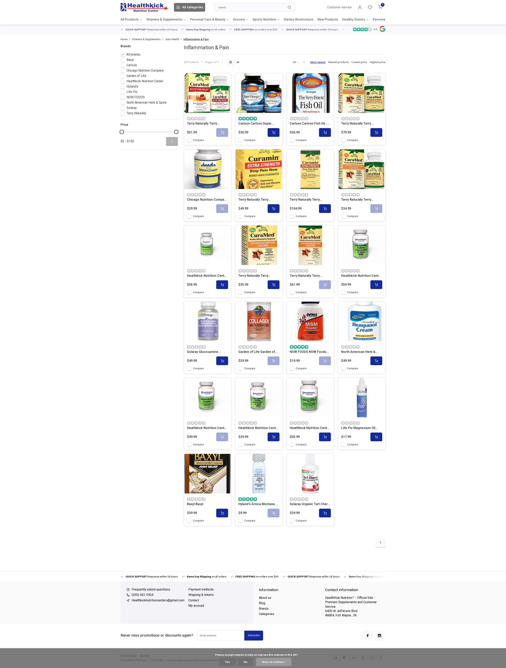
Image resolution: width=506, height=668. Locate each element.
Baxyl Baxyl (195, 504)
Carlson (131, 65)
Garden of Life (136, 76)
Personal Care (383, 19)
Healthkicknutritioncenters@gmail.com (158, 600)
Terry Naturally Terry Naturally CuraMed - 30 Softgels (358, 200)
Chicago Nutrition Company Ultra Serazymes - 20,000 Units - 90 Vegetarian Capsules (207, 200)
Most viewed (317, 62)
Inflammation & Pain (196, 39)
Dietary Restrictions (298, 19)
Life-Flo (132, 92)
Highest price (377, 62)
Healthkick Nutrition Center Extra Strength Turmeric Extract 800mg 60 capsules (310, 428)
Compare (198, 140)
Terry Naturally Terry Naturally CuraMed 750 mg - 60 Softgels (310, 276)
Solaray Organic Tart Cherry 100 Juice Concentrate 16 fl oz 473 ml (310, 504)
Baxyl (130, 60)
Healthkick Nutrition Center (144, 81)
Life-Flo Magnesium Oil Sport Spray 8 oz (358, 428)
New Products (327, 19)
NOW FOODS (135, 97)
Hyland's (132, 86)
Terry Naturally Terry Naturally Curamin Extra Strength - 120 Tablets (307, 200)
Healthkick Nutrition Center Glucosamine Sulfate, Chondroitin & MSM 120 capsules (258, 428)
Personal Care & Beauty (207, 19)
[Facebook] (368, 636)
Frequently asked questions (151, 589)
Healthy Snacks (353, 19)
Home (124, 39)
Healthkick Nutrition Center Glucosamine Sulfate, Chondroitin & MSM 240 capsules (361, 276)
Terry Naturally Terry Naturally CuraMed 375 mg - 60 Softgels (258, 276)
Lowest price (359, 62)
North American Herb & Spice (146, 102)
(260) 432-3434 (142, 595)
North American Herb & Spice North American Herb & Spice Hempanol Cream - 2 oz (361, 352)
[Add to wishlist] (225, 79)
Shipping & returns (201, 595)
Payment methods (201, 589)
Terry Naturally (136, 113)
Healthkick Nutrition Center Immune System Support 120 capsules (207, 428)
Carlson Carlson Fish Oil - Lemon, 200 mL (308, 124)
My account (196, 606)
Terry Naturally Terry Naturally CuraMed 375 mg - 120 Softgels (361, 124)
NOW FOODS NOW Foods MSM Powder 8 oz (308, 352)
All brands (133, 54)
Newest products (338, 62)
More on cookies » (273, 661)
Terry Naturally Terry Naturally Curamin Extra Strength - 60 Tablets (255, 200)
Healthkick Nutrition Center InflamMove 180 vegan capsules (207, 276)
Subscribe (254, 635)
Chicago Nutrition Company (145, 70)
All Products (130, 19)
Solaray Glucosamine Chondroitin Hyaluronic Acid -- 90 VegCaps (207, 352)
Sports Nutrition (264, 19)
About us (265, 598)
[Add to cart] (273, 132)
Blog (262, 603)
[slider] (122, 132)
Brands (264, 608)
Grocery (239, 19)
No (245, 661)
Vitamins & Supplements (164, 19)
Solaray (131, 108)
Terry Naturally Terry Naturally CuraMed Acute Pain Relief (205, 124)
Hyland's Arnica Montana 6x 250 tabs (258, 504)
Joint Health (172, 39)
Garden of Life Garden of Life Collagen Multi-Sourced (256, 352)
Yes (227, 661)
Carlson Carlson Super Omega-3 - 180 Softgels (256, 124)
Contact (193, 600)
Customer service (339, 7)
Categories (266, 614)
